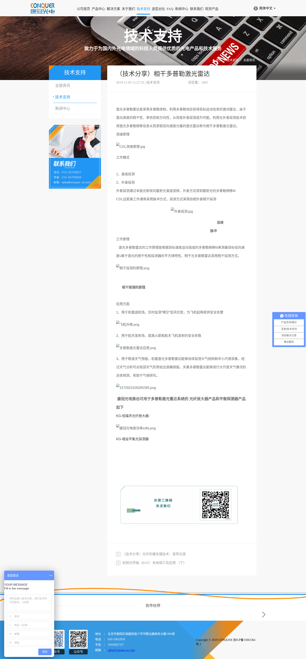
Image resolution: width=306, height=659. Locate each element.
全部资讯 (249, 60)
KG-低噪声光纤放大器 (132, 416)
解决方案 (113, 9)
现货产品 (211, 9)
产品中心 (98, 9)
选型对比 (158, 9)
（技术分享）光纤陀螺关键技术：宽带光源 (154, 554)
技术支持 (143, 9)
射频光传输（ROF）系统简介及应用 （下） (154, 563)
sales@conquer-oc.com (121, 650)
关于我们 (128, 9)
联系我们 (196, 9)
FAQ (170, 9)
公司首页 (83, 9)
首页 (219, 60)
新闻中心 (181, 9)
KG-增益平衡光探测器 (132, 439)
